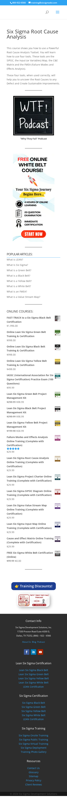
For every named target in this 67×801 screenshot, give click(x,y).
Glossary (33, 772)
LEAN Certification (33, 686)
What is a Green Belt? (19, 270)
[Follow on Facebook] (26, 652)
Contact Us (33, 768)
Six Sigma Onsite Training (33, 735)
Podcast (41, 641)
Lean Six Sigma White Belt (33, 682)
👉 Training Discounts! (33, 586)
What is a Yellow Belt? (19, 281)
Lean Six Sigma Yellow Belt (33, 678)
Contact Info (33, 621)
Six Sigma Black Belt (33, 702)
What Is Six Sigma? (17, 265)
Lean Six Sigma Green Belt (34, 674)
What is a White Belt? (19, 286)
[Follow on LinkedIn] (33, 652)
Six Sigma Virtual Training (33, 743)
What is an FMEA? (17, 291)
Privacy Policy (33, 780)
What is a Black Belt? (18, 275)
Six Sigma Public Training (33, 739)
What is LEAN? (15, 259)
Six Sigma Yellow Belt (33, 711)
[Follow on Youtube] (40, 652)
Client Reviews (33, 784)
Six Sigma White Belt (33, 715)
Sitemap (33, 776)
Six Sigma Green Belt (34, 707)
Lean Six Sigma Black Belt (33, 670)
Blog (34, 641)
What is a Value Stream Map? (23, 297)
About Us (26, 641)
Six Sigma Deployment (33, 747)
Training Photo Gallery (33, 751)
